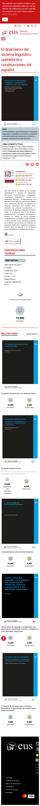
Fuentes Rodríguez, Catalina (24, 173)
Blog (20, 26)
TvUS (32, 26)
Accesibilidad (15, 26)
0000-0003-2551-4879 (25, 180)
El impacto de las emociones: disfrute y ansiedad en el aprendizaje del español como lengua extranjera (18, 708)
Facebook (25, 26)
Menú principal (3, 38)
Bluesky (28, 26)
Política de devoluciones (13, 783)
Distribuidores (10, 786)
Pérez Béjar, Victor (21, 182)
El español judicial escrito (11, 468)
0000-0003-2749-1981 (25, 184)
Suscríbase (9, 792)
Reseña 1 (11, 235)
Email (35, 26)
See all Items (31, 334)
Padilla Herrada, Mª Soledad (25, 178)
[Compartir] (27, 164)
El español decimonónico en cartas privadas (18, 393)
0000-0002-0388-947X (25, 176)
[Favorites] (34, 344)
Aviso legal (9, 778)
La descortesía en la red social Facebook (17, 552)
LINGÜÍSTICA (16, 282)
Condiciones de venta (12, 781)
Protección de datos (12, 789)
